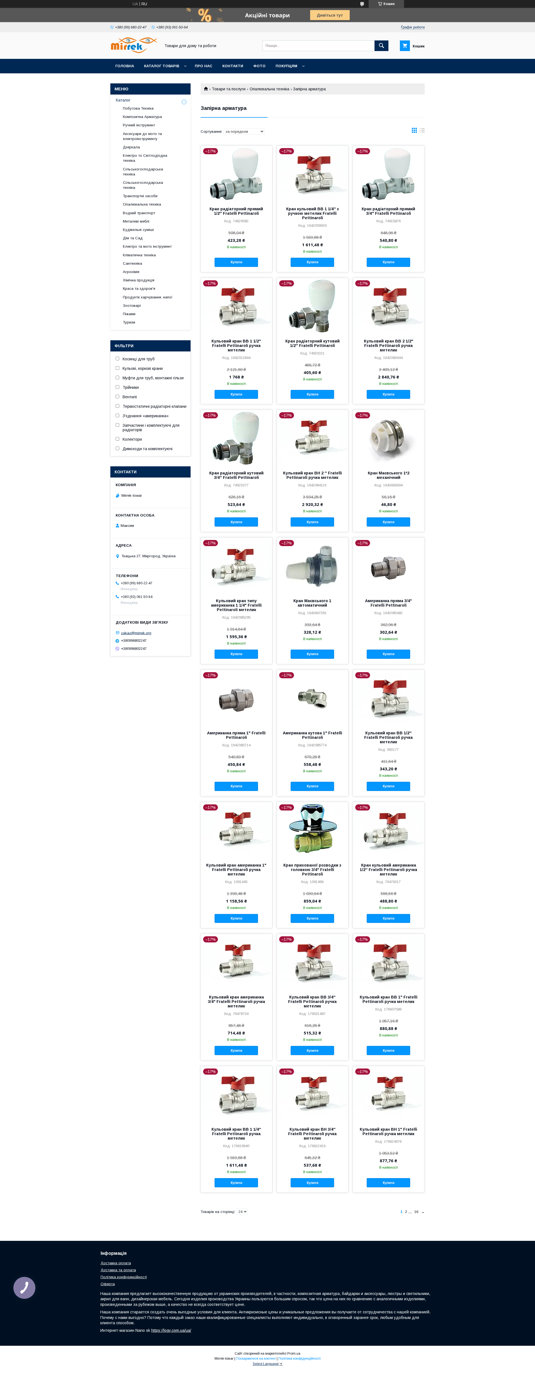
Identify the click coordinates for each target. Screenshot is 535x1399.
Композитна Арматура (142, 117)
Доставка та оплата (118, 1270)
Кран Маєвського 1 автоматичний (312, 603)
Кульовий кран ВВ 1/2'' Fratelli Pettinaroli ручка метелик (388, 737)
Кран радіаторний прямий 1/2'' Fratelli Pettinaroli (236, 211)
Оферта (108, 1284)
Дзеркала (131, 147)
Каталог (123, 100)
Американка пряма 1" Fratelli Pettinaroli (236, 735)
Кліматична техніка (139, 255)
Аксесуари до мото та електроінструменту (142, 136)
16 (416, 1212)
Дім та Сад (133, 238)
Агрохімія (131, 272)
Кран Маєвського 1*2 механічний (388, 475)
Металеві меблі (136, 221)
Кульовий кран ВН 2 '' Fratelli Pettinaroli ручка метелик (312, 475)
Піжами (129, 314)
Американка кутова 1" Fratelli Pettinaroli (312, 735)
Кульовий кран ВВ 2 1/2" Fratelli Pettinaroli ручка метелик (388, 345)
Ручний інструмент (139, 125)
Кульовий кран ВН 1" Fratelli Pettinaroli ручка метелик (388, 1131)
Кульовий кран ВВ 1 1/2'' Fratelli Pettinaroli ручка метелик (236, 345)
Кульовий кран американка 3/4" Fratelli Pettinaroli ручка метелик (236, 1001)
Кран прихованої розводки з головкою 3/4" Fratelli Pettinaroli (312, 869)
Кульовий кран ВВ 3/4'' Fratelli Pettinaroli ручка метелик (312, 1001)
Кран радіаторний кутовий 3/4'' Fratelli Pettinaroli (236, 475)
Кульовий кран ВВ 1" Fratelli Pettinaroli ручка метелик (388, 999)
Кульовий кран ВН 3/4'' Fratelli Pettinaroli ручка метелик (312, 1133)
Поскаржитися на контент (256, 1359)
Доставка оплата (116, 1263)
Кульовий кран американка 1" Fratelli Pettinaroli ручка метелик (236, 869)
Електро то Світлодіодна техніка (145, 158)
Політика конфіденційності (124, 1277)
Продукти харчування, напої (147, 297)
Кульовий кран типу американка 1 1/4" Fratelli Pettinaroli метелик (236, 605)
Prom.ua (293, 1353)
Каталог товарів (161, 66)
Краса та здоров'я (139, 288)
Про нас (203, 66)
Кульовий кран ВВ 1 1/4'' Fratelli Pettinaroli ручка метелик (236, 1133)
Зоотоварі (132, 305)
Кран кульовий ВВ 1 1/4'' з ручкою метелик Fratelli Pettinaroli (312, 213)
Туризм (129, 322)
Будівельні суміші (138, 230)
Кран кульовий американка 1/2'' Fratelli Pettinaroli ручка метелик (388, 869)
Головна (124, 66)
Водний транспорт (139, 213)
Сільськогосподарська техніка (143, 171)
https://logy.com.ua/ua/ (171, 1330)
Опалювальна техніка (269, 89)
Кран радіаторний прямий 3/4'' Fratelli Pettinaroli (388, 211)
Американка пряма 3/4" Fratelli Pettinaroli (388, 603)
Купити (236, 262)
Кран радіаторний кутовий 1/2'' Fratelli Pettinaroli (312, 343)
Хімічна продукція (138, 280)
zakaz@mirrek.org (136, 633)
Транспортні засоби (140, 196)
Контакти (232, 66)
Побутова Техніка (138, 108)
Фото (259, 66)
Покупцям (286, 66)
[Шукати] (381, 45)
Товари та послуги (228, 89)
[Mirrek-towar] (134, 51)
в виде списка (422, 132)
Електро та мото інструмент (147, 246)
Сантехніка (132, 263)
